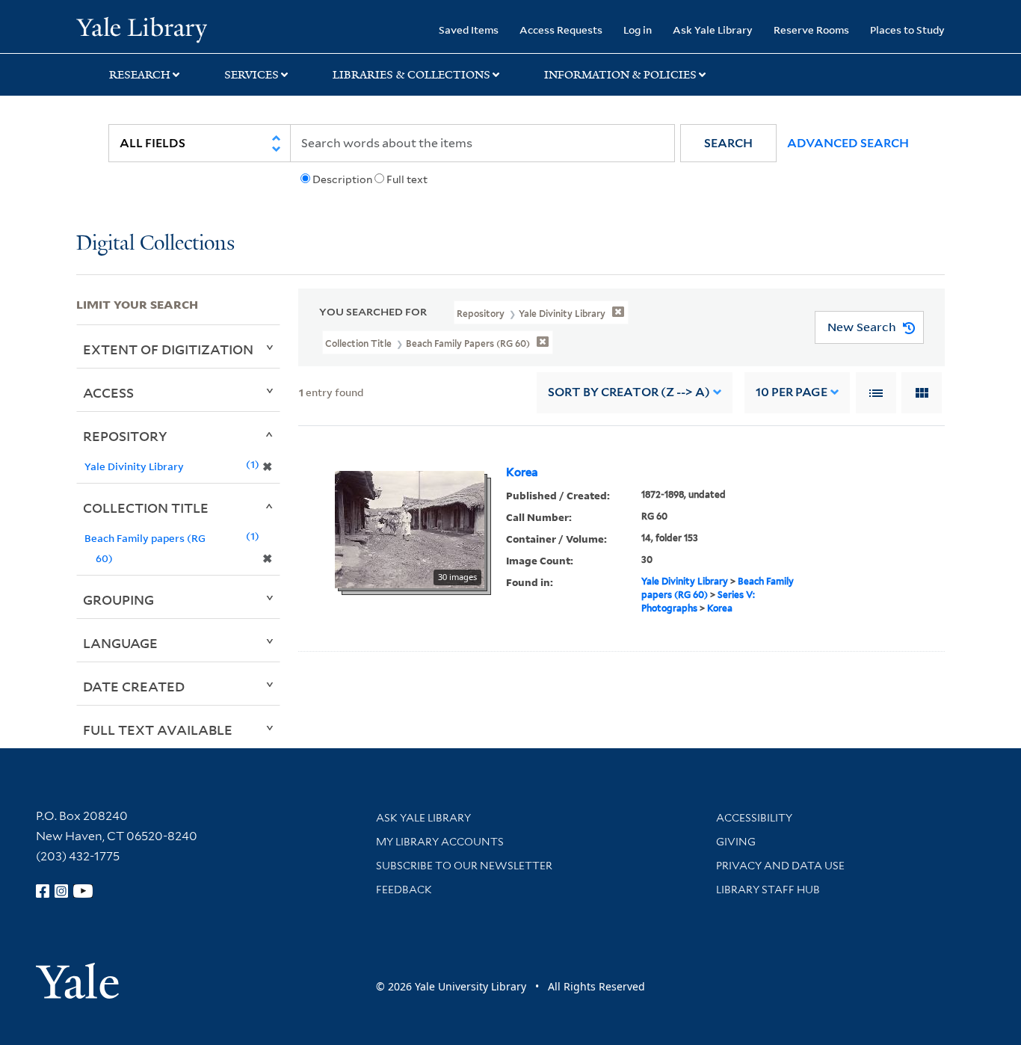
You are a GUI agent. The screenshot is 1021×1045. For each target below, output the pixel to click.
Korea (522, 472)
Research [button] (139, 74)
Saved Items (469, 29)
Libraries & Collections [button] (411, 74)
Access (108, 392)
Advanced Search (848, 143)
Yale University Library (141, 28)
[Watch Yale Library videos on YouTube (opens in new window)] (83, 891)
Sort (629, 392)
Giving (736, 842)
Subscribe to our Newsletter (464, 866)
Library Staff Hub (768, 890)
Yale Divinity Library (684, 581)
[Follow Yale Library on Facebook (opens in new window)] (42, 891)
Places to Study (907, 29)
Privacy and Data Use (780, 866)
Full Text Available (157, 730)
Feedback (404, 890)
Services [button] (251, 74)
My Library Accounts (440, 842)
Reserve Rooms (811, 29)
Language (120, 643)
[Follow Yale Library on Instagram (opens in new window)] (61, 891)
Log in (637, 29)
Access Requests (560, 29)
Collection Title (146, 508)
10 (791, 392)
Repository (125, 436)
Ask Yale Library (713, 29)
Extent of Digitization (168, 349)
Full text (407, 179)
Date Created (134, 686)
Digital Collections (155, 244)
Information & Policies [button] (620, 74)
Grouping (118, 599)
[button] (728, 143)
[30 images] (409, 528)
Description (342, 179)
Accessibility (754, 818)
